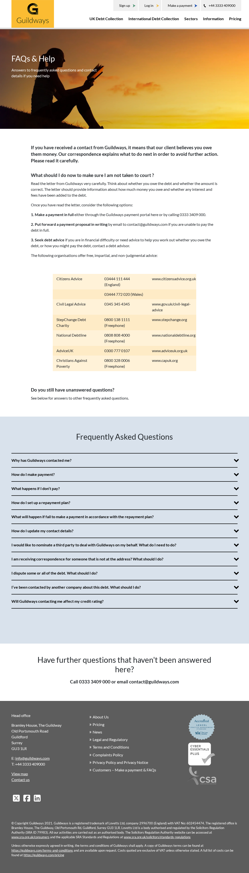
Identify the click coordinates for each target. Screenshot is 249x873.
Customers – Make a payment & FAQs (124, 770)
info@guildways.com (32, 758)
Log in (148, 5)
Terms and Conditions (111, 747)
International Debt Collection (153, 18)
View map (19, 773)
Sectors (191, 18)
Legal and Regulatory (110, 739)
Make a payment (180, 5)
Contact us (20, 779)
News (97, 732)
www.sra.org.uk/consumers (30, 837)
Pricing (235, 18)
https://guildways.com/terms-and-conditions (42, 850)
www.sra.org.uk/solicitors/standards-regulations (157, 837)
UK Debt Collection (106, 18)
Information (213, 18)
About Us (101, 717)
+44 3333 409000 (222, 5)
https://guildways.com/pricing (44, 855)
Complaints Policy (108, 754)
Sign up (124, 5)
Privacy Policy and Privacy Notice (120, 762)
